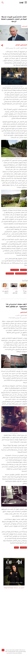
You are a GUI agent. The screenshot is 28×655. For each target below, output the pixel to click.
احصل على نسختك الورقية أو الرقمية (14, 587)
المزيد (7, 653)
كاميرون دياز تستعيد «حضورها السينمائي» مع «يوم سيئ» (5, 292)
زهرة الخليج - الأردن (21, 48)
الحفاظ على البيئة (14, 269)
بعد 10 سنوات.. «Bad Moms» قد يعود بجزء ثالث (23, 292)
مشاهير (16, 547)
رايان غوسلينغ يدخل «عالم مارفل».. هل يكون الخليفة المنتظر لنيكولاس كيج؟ (14, 292)
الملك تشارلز (23, 269)
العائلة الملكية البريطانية (21, 273)
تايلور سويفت (23, 547)
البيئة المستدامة (9, 273)
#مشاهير (25, 288)
